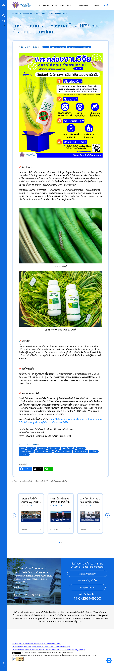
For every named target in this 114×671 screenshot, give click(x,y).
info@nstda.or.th (87, 587)
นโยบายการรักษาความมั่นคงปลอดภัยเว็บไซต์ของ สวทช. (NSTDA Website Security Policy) (48, 649)
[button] (107, 515)
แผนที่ (16, 587)
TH (3, 21)
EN (3, 25)
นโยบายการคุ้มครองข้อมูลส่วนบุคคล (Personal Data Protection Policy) (41, 646)
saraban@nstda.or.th (87, 573)
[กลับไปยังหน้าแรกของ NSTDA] (3, 5)
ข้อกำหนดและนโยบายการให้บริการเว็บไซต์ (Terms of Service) (36, 643)
